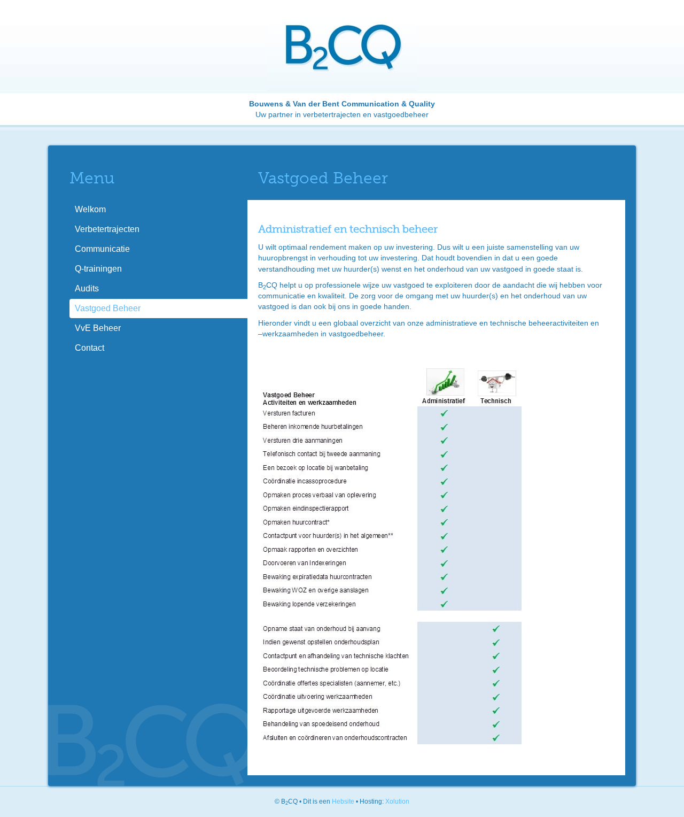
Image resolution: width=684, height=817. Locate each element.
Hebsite (343, 801)
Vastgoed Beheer (108, 308)
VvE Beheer (98, 328)
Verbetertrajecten (107, 229)
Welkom (90, 209)
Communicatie (102, 248)
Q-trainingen (98, 268)
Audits (87, 288)
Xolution (397, 801)
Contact (89, 347)
